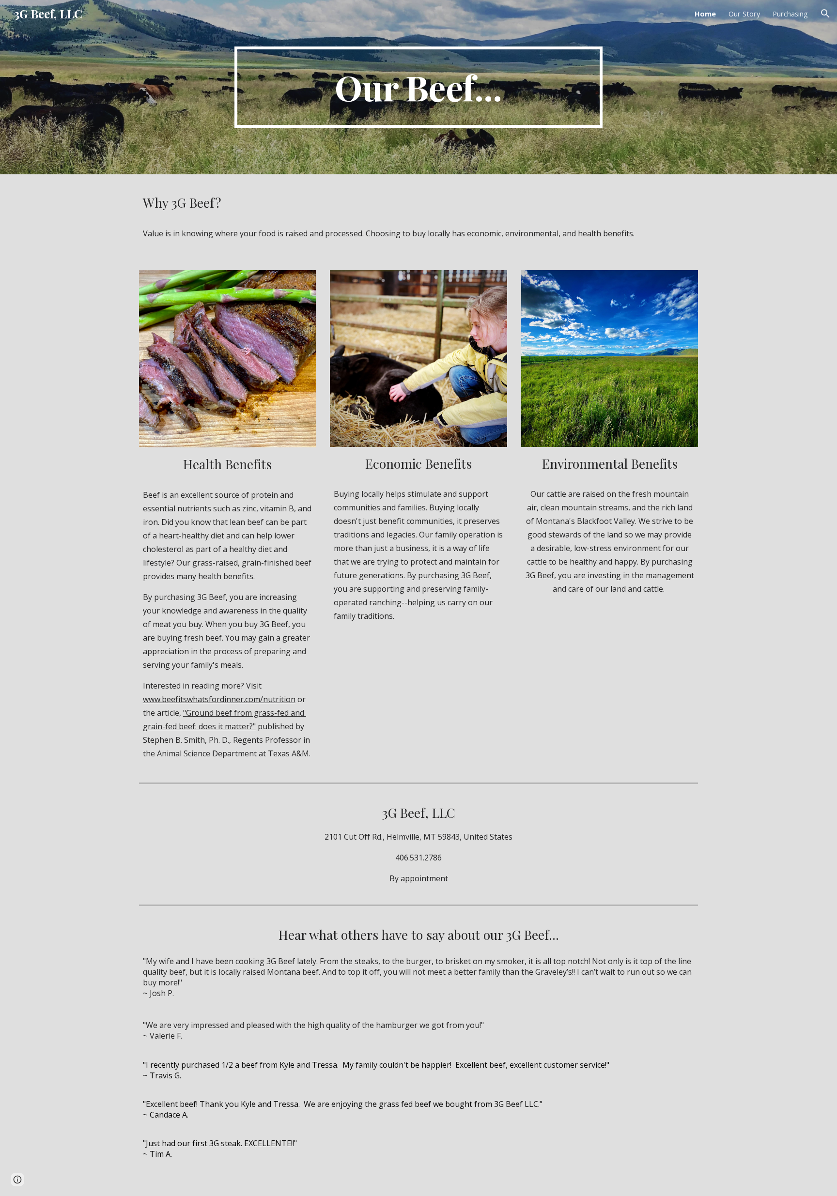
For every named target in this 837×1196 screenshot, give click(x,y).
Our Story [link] (744, 13)
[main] (418, 87)
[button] (825, 13)
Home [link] (705, 13)
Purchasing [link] (790, 13)
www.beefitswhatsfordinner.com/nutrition (219, 699)
